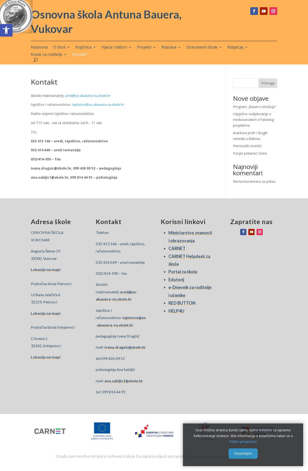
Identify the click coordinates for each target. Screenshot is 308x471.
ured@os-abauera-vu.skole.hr (87, 95)
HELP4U (176, 311)
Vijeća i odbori (114, 47)
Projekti (144, 47)
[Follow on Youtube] (264, 11)
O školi (59, 47)
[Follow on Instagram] (273, 11)
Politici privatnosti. (243, 441)
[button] (6, 30)
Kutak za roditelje (46, 55)
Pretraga (268, 83)
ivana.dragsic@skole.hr (125, 347)
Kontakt (79, 55)
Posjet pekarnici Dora (250, 153)
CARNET (177, 248)
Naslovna (39, 47)
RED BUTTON (181, 303)
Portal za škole (182, 271)
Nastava (168, 47)
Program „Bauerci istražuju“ (254, 106)
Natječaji (235, 47)
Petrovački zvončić (247, 146)
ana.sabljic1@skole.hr (123, 380)
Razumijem (243, 453)
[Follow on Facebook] (254, 11)
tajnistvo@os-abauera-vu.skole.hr (98, 104)
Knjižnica (83, 47)
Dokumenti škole (201, 47)
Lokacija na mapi (45, 269)
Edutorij (176, 279)
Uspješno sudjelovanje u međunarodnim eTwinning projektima (253, 120)
